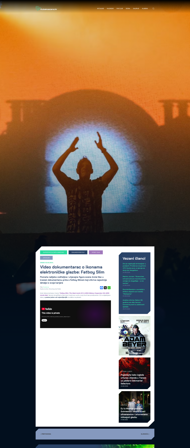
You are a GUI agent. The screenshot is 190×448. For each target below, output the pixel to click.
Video (42, 263)
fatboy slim (96, 252)
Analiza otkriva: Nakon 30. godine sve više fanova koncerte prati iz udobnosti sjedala (133, 303)
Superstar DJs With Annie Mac (53, 252)
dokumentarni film (78, 252)
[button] (153, 8)
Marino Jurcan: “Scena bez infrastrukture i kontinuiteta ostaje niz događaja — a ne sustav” (134, 279)
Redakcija (46, 287)
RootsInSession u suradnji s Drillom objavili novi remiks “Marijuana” (133, 291)
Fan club (120, 8)
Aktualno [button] (100, 8)
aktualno (46, 258)
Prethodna (46, 434)
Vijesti (129, 371)
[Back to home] (46, 8)
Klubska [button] (145, 8)
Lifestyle (124, 405)
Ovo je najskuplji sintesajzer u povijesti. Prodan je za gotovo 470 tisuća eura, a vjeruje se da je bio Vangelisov (134, 267)
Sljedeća (144, 434)
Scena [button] (128, 8)
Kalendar (110, 8)
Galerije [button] (136, 8)
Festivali (124, 371)
